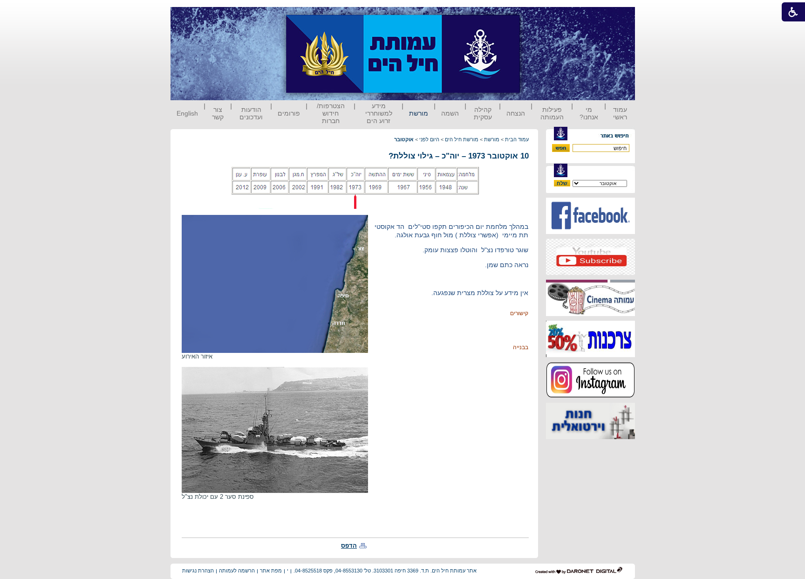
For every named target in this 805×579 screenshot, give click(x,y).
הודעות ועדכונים (251, 113)
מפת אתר (271, 570)
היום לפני (429, 139)
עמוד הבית (517, 139)
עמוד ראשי (620, 113)
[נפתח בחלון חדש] (590, 231)
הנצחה (515, 113)
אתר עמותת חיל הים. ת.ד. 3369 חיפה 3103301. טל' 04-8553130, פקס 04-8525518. (385, 570)
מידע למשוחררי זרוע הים (378, 113)
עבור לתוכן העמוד (537, 16)
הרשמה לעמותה (237, 570)
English (187, 113)
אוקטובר (404, 139)
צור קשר (218, 113)
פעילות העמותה (552, 113)
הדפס (349, 545)
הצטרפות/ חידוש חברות (331, 113)
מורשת (418, 113)
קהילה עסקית (483, 113)
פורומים (289, 113)
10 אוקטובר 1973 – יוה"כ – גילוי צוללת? (459, 156)
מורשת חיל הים (461, 139)
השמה (450, 113)
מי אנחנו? (589, 113)
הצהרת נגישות (198, 570)
